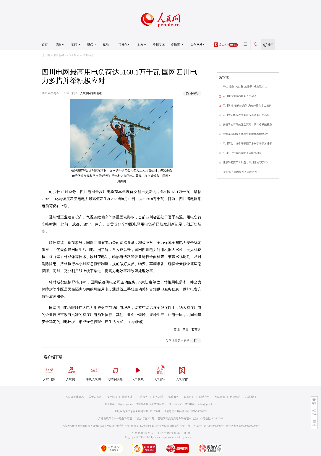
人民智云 (160, 379)
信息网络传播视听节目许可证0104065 (83, 425)
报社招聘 (112, 396)
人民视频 (138, 379)
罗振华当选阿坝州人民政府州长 (241, 172)
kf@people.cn (125, 404)
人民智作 (182, 379)
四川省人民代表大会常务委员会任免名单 (246, 115)
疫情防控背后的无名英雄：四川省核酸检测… (249, 124)
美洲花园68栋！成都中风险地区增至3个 (245, 134)
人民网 (46, 55)
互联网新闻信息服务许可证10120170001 (137, 411)
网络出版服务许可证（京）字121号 (182, 425)
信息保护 (235, 396)
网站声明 (204, 396)
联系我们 (250, 396)
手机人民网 (93, 379)
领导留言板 (115, 379)
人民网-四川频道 (91, 93)
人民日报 (49, 379)
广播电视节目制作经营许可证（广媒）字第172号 (126, 418)
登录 (271, 44)
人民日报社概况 (74, 396)
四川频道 (59, 55)
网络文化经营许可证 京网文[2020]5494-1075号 (133, 425)
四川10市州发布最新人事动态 (240, 96)
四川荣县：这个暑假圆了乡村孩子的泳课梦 (247, 143)
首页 (45, 44)
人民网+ (71, 379)
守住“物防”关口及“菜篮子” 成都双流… (245, 86)
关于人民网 (95, 396)
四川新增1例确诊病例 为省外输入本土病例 (247, 105)
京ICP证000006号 (214, 425)
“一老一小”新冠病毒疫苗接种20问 (242, 153)
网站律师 (220, 396)
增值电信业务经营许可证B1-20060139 (185, 411)
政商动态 (88, 55)
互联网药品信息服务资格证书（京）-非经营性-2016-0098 (190, 418)
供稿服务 (173, 396)
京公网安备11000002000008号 (243, 425)
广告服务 (142, 396)
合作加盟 (158, 396)
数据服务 (189, 396)
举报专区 (159, 44)
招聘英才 (127, 396)
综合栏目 (74, 55)
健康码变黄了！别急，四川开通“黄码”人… (247, 162)
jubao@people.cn (207, 404)
